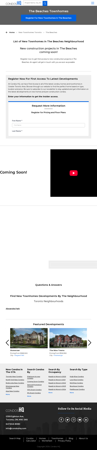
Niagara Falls (19, 355)
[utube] (79, 419)
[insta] (73, 419)
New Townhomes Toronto (30, 32)
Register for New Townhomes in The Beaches (48, 18)
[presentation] (7, 343)
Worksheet (47, 441)
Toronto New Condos (14, 376)
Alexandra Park (13, 308)
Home (12, 32)
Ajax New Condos (12, 391)
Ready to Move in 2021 (57, 380)
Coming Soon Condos (35, 381)
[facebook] (61, 419)
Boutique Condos (77, 386)
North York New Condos (15, 380)
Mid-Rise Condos (76, 383)
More (8, 394)
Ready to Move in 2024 (57, 389)
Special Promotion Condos (34, 385)
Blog (71, 438)
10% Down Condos (34, 390)
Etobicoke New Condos (15, 383)
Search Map (15, 438)
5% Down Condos (34, 393)
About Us (83, 438)
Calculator (31, 441)
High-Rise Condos (77, 376)
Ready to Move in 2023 (57, 386)
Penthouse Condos (77, 389)
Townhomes (57, 438)
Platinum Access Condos (33, 377)
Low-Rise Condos (76, 380)
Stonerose (15, 350)
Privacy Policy (64, 441)
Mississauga (58, 355)
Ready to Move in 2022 (57, 383)
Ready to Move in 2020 (57, 376)
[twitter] (67, 419)
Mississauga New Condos (12, 387)
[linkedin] (86, 419)
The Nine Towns (56, 350)
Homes (42, 438)
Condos (29, 438)
